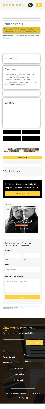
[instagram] (27, 398)
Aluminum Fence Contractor (16, 35)
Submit (22, 297)
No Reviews (18, 308)
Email (8, 265)
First (6, 259)
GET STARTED (34, 342)
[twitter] (23, 398)
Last (25, 259)
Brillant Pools (13, 24)
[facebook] (19, 398)
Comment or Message (14, 276)
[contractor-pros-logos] (13, 3)
